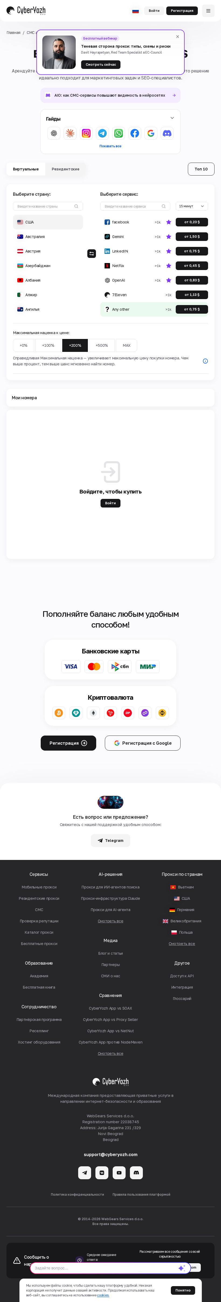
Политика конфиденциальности (77, 1194)
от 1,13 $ (192, 295)
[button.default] (182, 1268)
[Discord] (136, 1172)
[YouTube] (119, 1172)
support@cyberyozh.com (110, 1154)
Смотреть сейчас (101, 64)
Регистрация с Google (147, 743)
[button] (48, 222)
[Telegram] (84, 1172)
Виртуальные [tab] (26, 169)
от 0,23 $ (192, 222)
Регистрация (182, 11)
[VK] (101, 1172)
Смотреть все (182, 943)
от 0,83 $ (192, 280)
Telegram (114, 840)
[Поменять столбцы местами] (91, 253)
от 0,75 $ (192, 251)
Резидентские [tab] (66, 169)
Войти (154, 11)
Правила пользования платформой (141, 1194)
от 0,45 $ (192, 266)
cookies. (103, 1295)
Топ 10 (201, 169)
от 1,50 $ (192, 236)
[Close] (177, 36)
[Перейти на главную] (25, 10)
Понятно (183, 1290)
